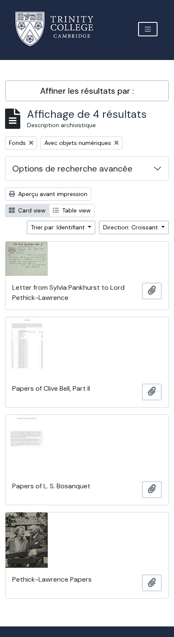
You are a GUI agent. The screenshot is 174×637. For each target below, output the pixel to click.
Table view (75, 210)
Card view (31, 210)
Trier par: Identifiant (59, 227)
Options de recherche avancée (72, 168)
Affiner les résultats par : (87, 90)
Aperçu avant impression (51, 194)
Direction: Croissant (131, 227)
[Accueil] (59, 29)
